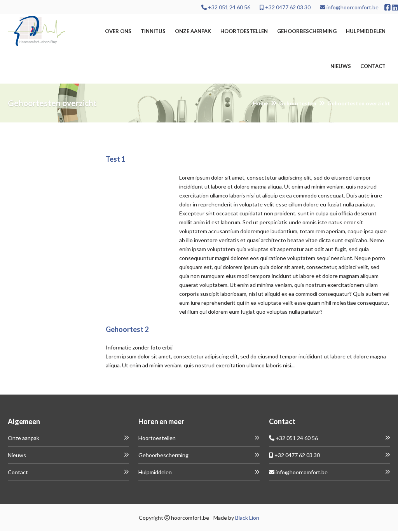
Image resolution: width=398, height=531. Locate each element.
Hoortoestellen (244, 31)
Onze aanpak (193, 31)
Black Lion (247, 517)
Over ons (118, 31)
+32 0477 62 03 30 (287, 7)
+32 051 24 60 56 (228, 7)
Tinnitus (153, 31)
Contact (373, 66)
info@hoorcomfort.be (352, 7)
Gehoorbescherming (307, 31)
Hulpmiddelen (366, 31)
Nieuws (340, 66)
